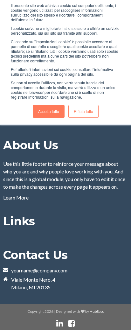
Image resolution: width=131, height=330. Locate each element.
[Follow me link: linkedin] (60, 323)
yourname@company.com (39, 270)
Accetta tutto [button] (48, 111)
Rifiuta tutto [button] (83, 111)
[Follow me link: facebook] (71, 323)
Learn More (16, 197)
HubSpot (97, 311)
